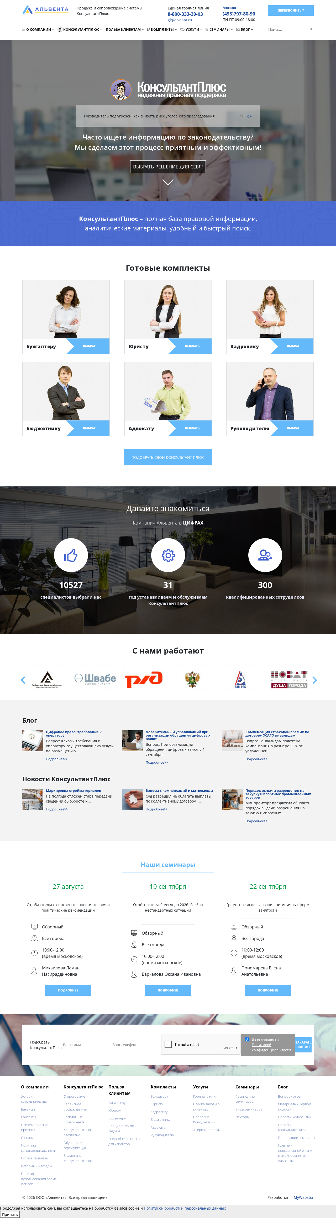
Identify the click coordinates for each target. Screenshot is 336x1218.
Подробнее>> (57, 759)
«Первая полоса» (206, 1129)
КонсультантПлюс (81, 29)
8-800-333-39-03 (185, 14)
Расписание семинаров (245, 1099)
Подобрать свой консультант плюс (168, 457)
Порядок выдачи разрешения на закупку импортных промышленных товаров (278, 794)
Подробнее (68, 990)
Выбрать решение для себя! (168, 166)
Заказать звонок (303, 1044)
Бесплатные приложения (74, 1119)
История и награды (36, 1166)
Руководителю (162, 1135)
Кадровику (159, 1111)
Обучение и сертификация (75, 1145)
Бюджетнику (160, 1119)
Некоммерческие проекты (35, 1127)
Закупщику (116, 1102)
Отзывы (27, 1137)
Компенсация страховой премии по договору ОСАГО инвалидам (277, 734)
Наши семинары (168, 864)
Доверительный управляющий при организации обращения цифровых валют (178, 735)
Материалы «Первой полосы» (294, 1107)
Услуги (192, 29)
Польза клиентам (123, 29)
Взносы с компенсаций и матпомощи (179, 791)
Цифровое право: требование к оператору (74, 734)
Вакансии (28, 1109)
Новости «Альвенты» (294, 1116)
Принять (10, 1214)
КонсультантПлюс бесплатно (78, 1132)
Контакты (28, 1116)
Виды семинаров (248, 1109)
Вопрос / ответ (290, 1096)
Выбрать (90, 346)
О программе (74, 1096)
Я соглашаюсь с (271, 1044)
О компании (38, 29)
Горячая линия (205, 1096)
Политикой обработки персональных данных (185, 1208)
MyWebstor (304, 1197)
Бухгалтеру (117, 1118)
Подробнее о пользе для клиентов (124, 1141)
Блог (245, 29)
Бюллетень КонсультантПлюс (78, 1158)
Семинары (219, 29)
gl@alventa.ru (180, 19)
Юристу (114, 1110)
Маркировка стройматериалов (73, 791)
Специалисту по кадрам (121, 1128)
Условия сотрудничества (34, 1099)
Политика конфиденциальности (38, 1148)
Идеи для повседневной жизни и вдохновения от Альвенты (295, 1153)
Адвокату (158, 1127)
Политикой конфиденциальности (271, 1047)
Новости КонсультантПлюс (292, 1127)
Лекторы (242, 1116)
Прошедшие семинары (296, 1137)
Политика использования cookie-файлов (39, 1178)
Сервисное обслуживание (75, 1107)
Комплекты (162, 29)
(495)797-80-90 (239, 14)
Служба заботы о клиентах (206, 1107)
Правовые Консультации (204, 1119)
